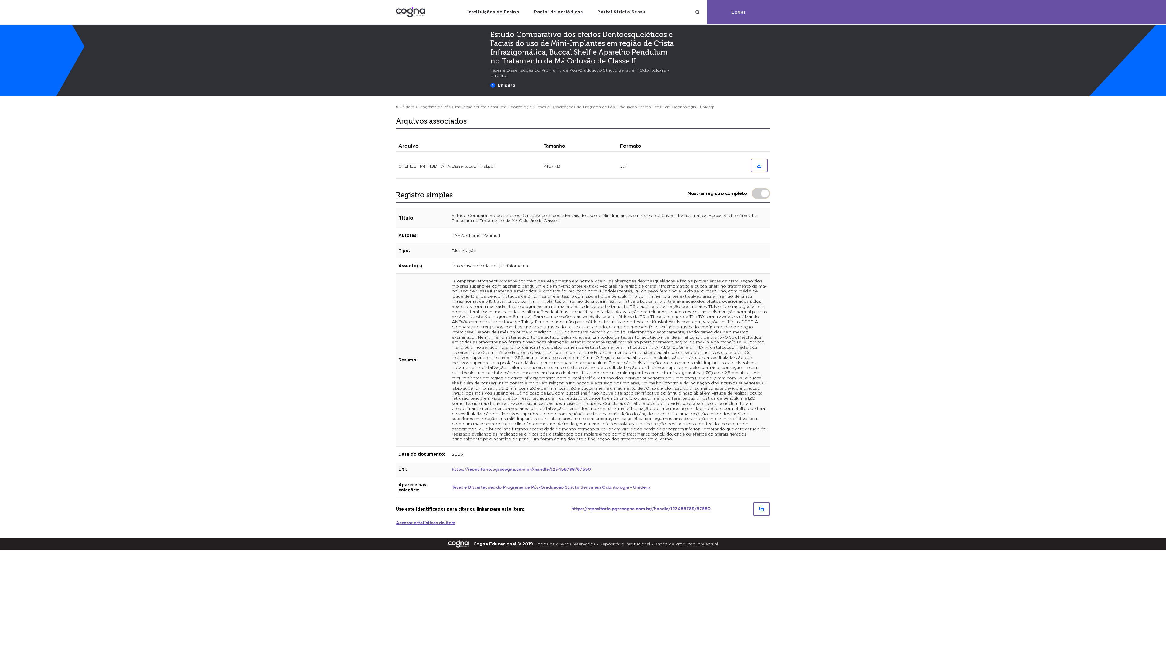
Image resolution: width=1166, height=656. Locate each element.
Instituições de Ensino (493, 11)
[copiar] (761, 509)
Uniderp (506, 85)
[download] (759, 165)
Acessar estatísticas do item (425, 523)
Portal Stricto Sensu (621, 11)
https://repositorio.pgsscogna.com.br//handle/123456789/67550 (521, 469)
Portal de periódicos (558, 11)
